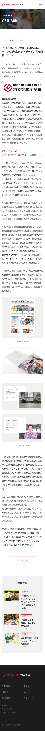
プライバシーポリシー (10, 712)
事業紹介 (28, 685)
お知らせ (5, 705)
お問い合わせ (30, 697)
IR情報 (5, 691)
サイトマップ (7, 709)
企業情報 (6, 685)
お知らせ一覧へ (23, 560)
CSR (25, 691)
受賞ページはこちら (10, 151)
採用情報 (6, 697)
